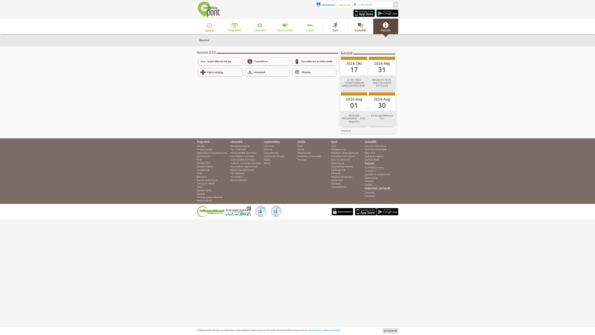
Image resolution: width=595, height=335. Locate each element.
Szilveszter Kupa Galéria (342, 156)
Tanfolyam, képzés (206, 183)
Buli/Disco (202, 177)
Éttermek (268, 149)
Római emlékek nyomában (243, 153)
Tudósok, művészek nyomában (245, 163)
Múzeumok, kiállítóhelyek (242, 170)
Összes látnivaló (238, 180)
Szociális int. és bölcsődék (377, 174)
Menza (267, 163)
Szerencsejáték (372, 160)
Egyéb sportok (338, 170)
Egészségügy (371, 178)
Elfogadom (390, 331)
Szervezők (370, 192)
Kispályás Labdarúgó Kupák (345, 153)
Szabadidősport (339, 187)
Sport (199, 173)
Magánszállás (304, 153)
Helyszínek (370, 196)
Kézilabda (336, 173)
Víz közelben (236, 177)
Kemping (302, 160)
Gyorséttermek (271, 153)
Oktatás (368, 184)
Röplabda (336, 183)
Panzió (301, 149)
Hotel (300, 146)
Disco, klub (370, 153)
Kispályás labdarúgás (341, 177)
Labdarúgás (337, 180)
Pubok (267, 160)
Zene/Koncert (203, 156)
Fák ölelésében (237, 173)
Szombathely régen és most (244, 166)
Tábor (200, 187)
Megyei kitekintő (204, 200)
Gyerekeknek (203, 170)
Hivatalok (369, 181)
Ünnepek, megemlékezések (210, 197)
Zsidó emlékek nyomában (243, 160)
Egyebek (201, 194)
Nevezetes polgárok (240, 146)
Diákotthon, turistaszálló (309, 156)
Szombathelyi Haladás (342, 166)
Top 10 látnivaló (238, 149)
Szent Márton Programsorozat (212, 153)
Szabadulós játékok (374, 156)
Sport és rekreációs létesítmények (340, 161)
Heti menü (269, 146)
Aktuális (201, 146)
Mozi (199, 160)
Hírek (333, 146)
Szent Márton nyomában (242, 156)
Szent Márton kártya (374, 167)
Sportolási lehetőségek (376, 149)
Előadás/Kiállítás (205, 166)
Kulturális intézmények (375, 146)
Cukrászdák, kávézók (274, 156)
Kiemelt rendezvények (207, 180)
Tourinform (370, 171)
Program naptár (204, 149)
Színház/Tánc (203, 163)
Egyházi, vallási (204, 190)
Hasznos (204, 40)
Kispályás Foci (338, 149)
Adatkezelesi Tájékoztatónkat (324, 330)
